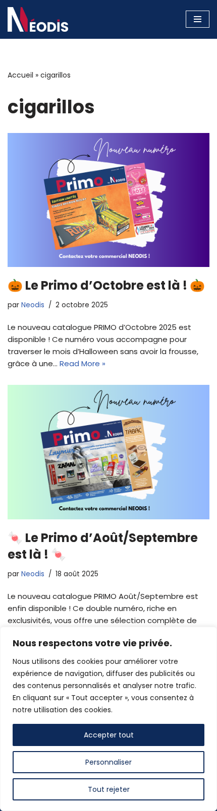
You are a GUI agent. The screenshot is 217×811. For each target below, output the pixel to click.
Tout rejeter (109, 789)
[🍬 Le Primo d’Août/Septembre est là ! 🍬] (108, 452)
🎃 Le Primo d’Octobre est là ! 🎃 (106, 285)
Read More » (82, 363)
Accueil (20, 75)
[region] (108, 719)
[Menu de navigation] (197, 19)
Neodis (32, 305)
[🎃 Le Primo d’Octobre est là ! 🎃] (108, 200)
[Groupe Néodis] (38, 19)
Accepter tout (109, 735)
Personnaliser (108, 762)
